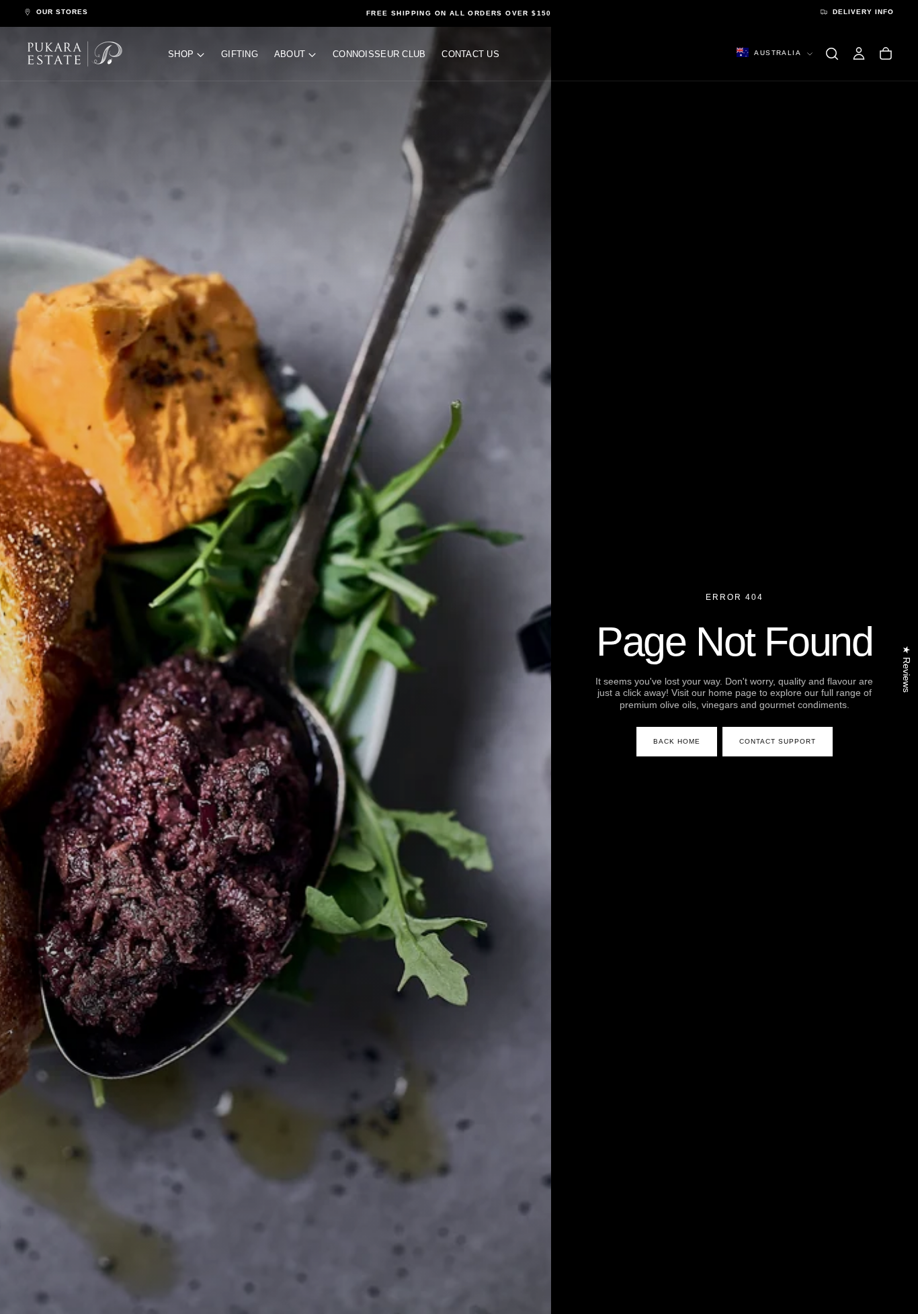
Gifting (239, 54)
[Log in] (859, 53)
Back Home (676, 741)
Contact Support (777, 741)
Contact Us (470, 54)
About (289, 54)
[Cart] (886, 53)
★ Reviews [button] (906, 669)
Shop (181, 54)
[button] (832, 53)
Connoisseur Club (379, 54)
